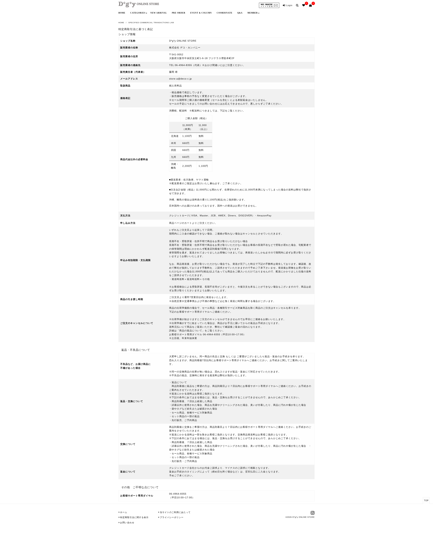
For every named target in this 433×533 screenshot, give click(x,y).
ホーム (123, 512)
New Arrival (158, 13)
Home (121, 13)
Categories (137, 13)
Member (252, 13)
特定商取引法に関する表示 (134, 517)
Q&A (240, 13)
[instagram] (313, 514)
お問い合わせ (127, 522)
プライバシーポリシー (172, 517)
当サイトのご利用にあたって (175, 512)
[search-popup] (298, 5)
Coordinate (224, 13)
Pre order (178, 13)
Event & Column (201, 13)
